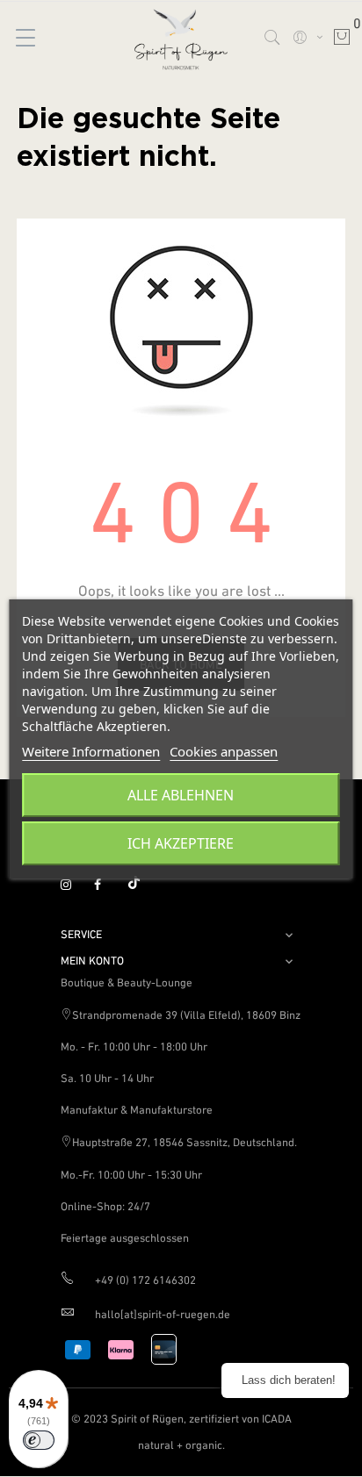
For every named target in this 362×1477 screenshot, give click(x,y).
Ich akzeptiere (180, 843)
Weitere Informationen (91, 751)
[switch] (38, 1440)
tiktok (140, 885)
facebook (107, 885)
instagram (74, 885)
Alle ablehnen (180, 795)
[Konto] (307, 36)
